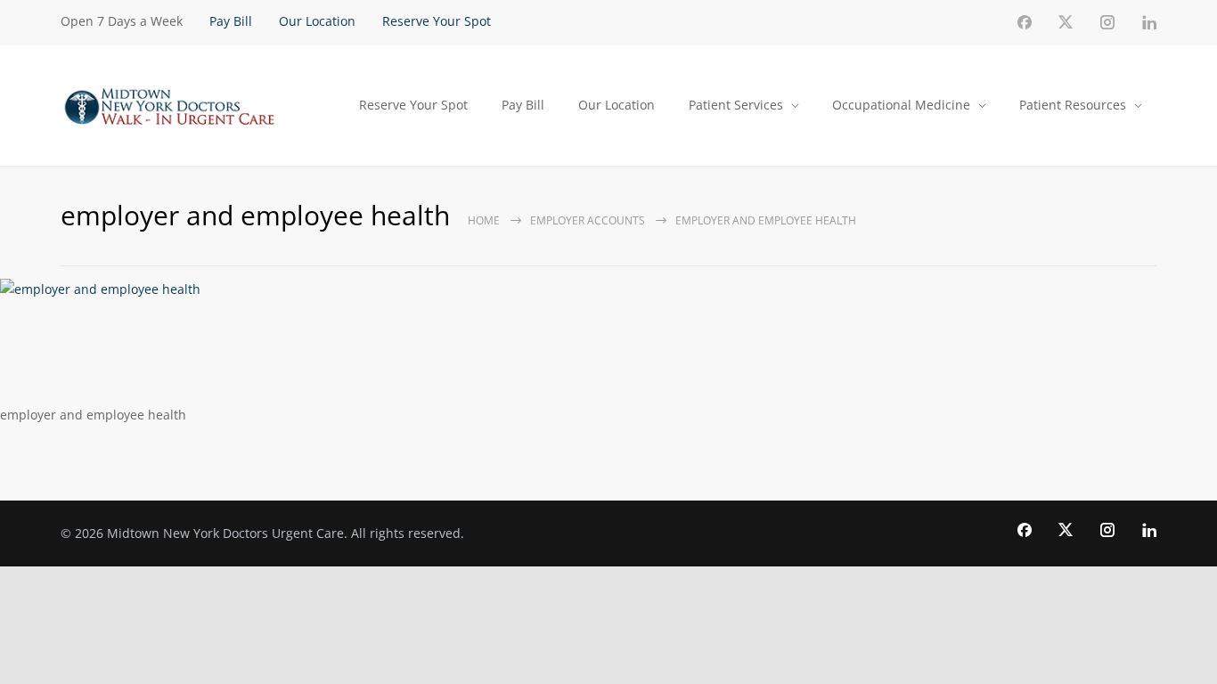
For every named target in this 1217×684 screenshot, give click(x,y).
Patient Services (736, 104)
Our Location (317, 20)
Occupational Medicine (901, 104)
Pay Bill (230, 20)
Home (484, 220)
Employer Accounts (587, 220)
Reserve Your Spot (436, 20)
